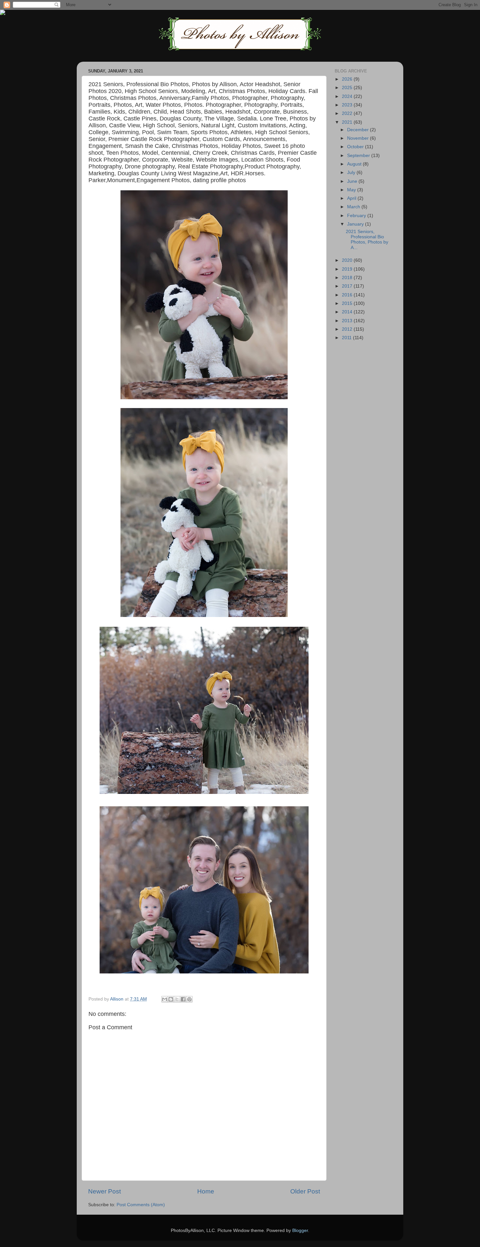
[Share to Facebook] (183, 999)
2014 (348, 311)
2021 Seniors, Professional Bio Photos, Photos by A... (367, 239)
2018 (348, 277)
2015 (348, 303)
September (359, 155)
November (358, 138)
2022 (348, 113)
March (354, 206)
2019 (348, 269)
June (353, 181)
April (352, 198)
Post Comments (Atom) (141, 1204)
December (358, 129)
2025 (348, 87)
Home (205, 1191)
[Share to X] (177, 999)
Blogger (300, 1230)
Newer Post (104, 1191)
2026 (348, 79)
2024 (348, 96)
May (352, 189)
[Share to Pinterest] (189, 999)
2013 (348, 320)
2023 (348, 105)
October (356, 146)
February (357, 215)
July (352, 172)
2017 (348, 286)
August (355, 164)
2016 (348, 294)
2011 (347, 337)
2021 (348, 122)
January (356, 224)
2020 (348, 260)
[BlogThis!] (171, 999)
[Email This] (164, 999)
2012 (348, 329)
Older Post (305, 1191)
